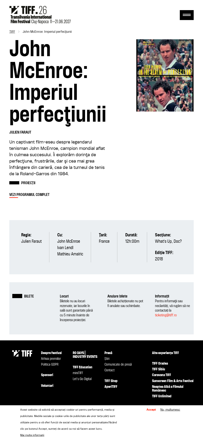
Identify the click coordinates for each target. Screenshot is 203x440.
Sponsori (47, 375)
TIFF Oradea (160, 363)
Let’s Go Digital (82, 379)
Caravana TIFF (161, 375)
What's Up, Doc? (168, 242)
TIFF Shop (111, 381)
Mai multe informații (32, 435)
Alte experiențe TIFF (165, 353)
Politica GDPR (49, 364)
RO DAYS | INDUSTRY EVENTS (85, 354)
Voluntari (47, 385)
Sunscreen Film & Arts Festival (172, 381)
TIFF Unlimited (161, 396)
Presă (108, 353)
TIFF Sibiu (158, 369)
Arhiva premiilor (51, 358)
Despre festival (51, 353)
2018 (159, 259)
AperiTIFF (110, 386)
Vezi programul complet (29, 194)
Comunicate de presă (118, 364)
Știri (106, 358)
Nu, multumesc (170, 409)
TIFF (12, 32)
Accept (151, 409)
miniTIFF (78, 373)
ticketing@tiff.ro (166, 315)
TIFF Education (82, 367)
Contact (109, 370)
